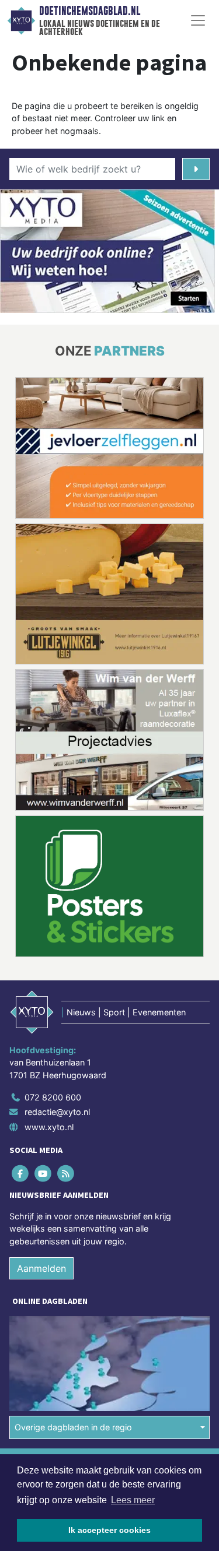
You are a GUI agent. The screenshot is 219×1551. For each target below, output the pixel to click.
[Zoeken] (196, 169)
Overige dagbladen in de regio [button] (73, 1427)
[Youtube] (43, 1173)
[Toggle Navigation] (198, 20)
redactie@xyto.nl (57, 1112)
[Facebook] (20, 1173)
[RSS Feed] (66, 1173)
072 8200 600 (53, 1097)
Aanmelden (41, 1268)
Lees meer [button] (133, 1500)
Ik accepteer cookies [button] (109, 1530)
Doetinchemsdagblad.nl (89, 11)
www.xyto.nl (49, 1127)
